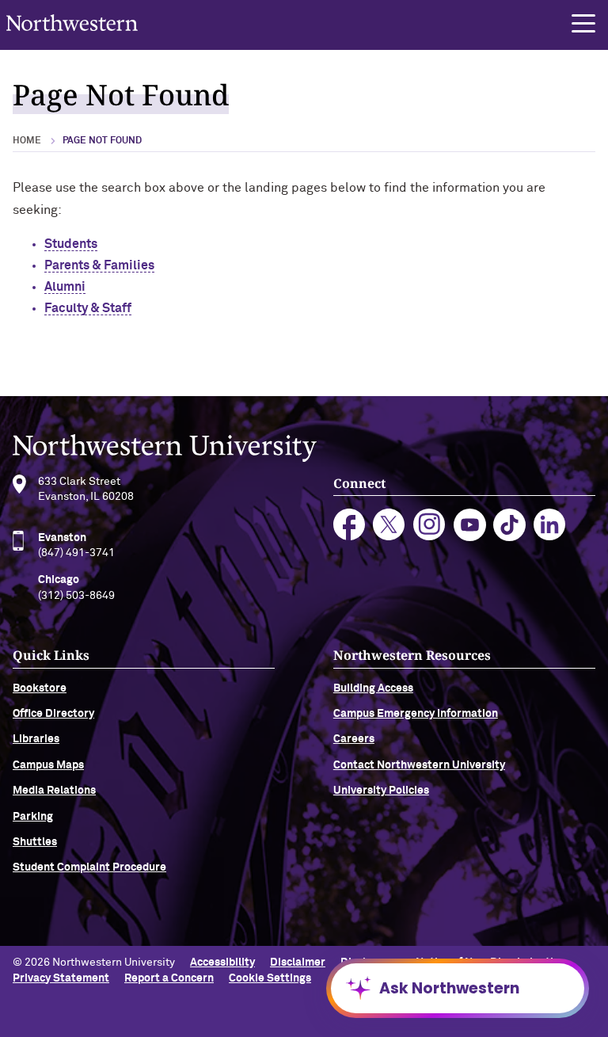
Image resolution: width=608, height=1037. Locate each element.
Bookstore (39, 688)
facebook (349, 525)
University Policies (381, 790)
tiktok (509, 525)
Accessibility (222, 962)
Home (27, 141)
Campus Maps (48, 765)
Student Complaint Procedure (89, 867)
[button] (583, 23)
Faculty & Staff (87, 308)
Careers (353, 739)
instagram (429, 525)
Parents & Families (99, 265)
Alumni (65, 286)
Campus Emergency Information (415, 713)
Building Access (373, 688)
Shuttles (35, 842)
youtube (470, 525)
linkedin (550, 525)
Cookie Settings (270, 978)
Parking (33, 816)
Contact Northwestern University (419, 765)
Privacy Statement (61, 978)
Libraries (36, 739)
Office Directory (53, 713)
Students (70, 244)
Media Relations (54, 790)
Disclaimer (297, 962)
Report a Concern (169, 978)
